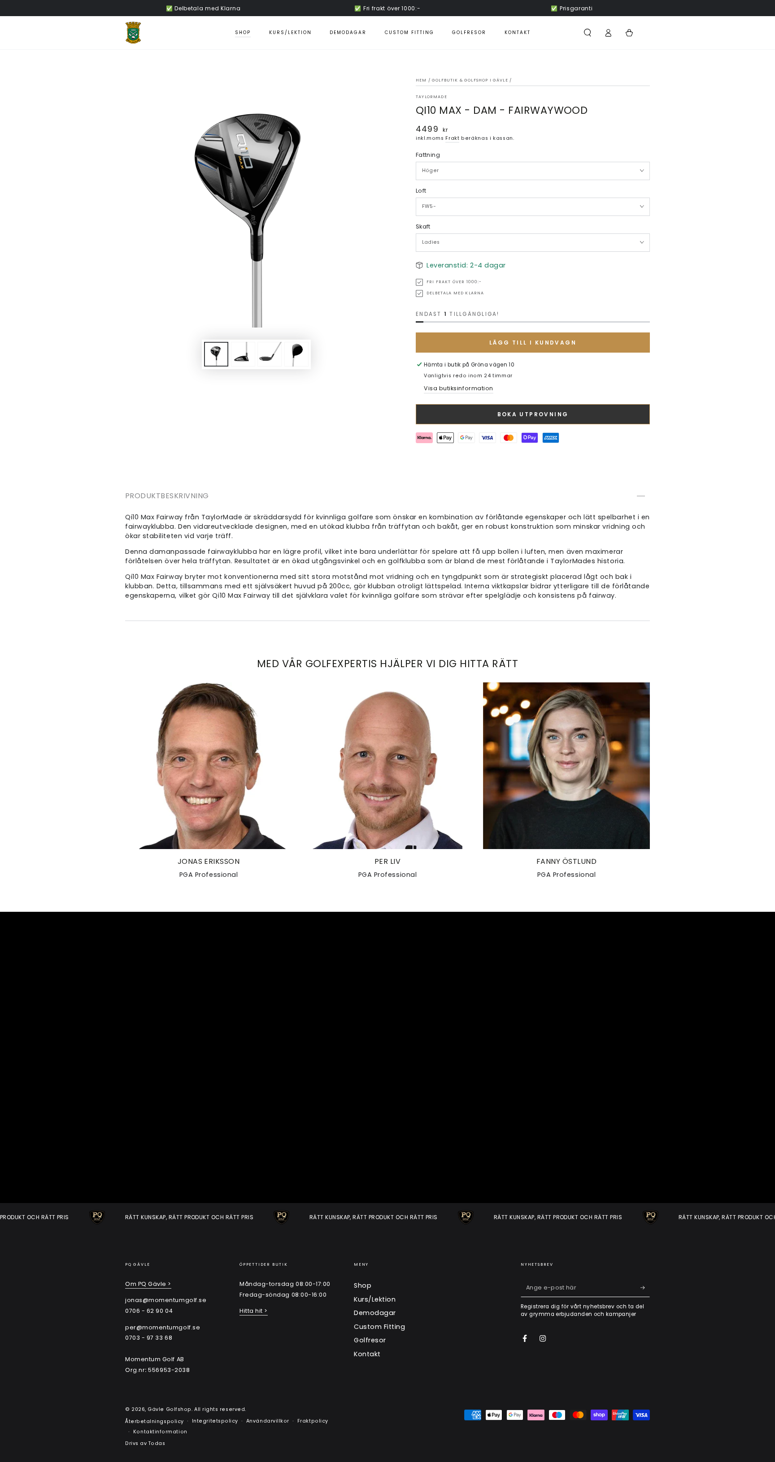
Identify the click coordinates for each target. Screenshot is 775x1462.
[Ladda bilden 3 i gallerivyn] (269, 354)
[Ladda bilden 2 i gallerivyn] (243, 354)
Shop (362, 1285)
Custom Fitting (379, 1326)
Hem (421, 80)
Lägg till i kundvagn (532, 342)
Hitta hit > (253, 1311)
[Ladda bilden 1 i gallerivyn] (216, 354)
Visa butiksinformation (458, 388)
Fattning (428, 155)
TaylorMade (431, 96)
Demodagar (375, 1312)
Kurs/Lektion (375, 1299)
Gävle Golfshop (170, 1409)
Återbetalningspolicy (154, 1421)
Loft (421, 190)
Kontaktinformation (160, 1431)
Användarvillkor (267, 1421)
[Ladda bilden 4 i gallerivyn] (296, 354)
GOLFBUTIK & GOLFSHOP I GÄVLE (470, 80)
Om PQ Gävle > (148, 1284)
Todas (156, 1443)
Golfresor (370, 1340)
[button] (587, 33)
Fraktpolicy (312, 1421)
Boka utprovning (533, 414)
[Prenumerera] (645, 1288)
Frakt (452, 138)
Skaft (423, 226)
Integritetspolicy (215, 1421)
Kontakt (367, 1354)
